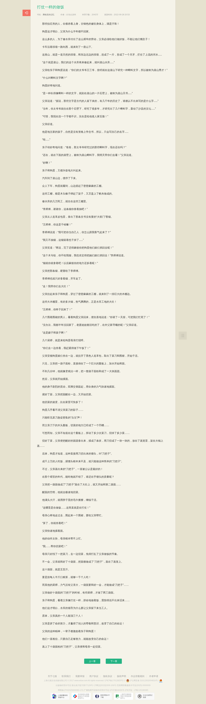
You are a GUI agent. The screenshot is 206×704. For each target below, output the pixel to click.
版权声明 (121, 676)
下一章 (113, 661)
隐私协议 (107, 676)
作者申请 (153, 676)
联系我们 (66, 676)
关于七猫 (52, 676)
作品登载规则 (137, 676)
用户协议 (93, 676)
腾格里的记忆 (48, 15)
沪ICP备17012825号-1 (115, 680)
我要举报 (79, 676)
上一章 (92, 661)
